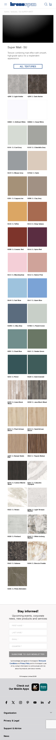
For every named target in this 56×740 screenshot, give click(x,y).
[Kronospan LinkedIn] (42, 702)
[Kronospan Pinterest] (28, 702)
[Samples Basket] (50, 4)
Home (6, 11)
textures (14, 11)
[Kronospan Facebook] (6, 702)
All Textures (28, 66)
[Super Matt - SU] (28, 28)
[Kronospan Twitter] (13, 702)
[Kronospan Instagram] (20, 702)
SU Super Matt (26, 11)
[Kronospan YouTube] (34, 702)
